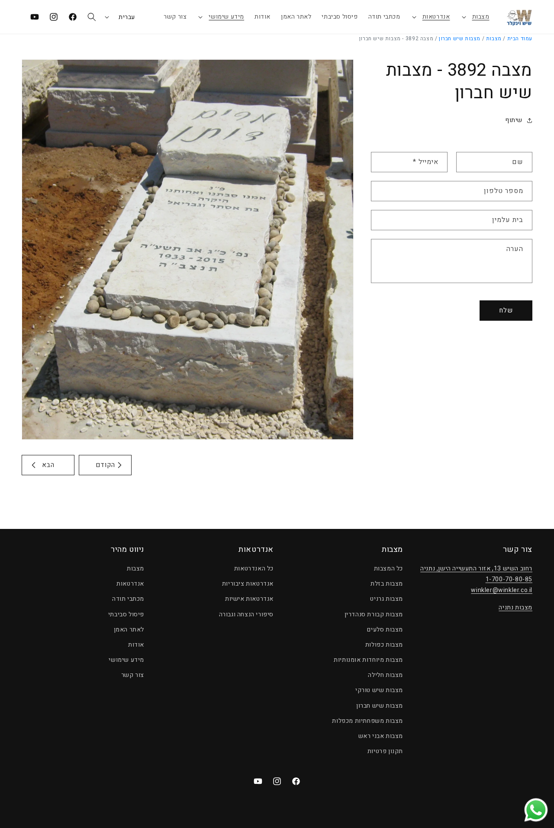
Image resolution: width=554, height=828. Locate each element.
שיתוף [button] (513, 120)
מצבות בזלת (386, 583)
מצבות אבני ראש (380, 736)
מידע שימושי (226, 16)
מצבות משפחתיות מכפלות (367, 720)
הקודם (105, 465)
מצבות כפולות (384, 644)
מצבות (481, 16)
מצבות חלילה (385, 675)
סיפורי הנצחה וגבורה (246, 614)
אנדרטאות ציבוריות (248, 583)
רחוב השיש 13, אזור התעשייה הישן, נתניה (476, 568)
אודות (136, 644)
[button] (475, 17)
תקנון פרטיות (385, 751)
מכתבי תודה (128, 598)
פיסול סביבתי (126, 614)
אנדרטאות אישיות (249, 598)
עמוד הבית (519, 38)
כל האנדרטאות (254, 568)
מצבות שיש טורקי (379, 690)
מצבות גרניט (386, 598)
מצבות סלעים (385, 629)
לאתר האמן (129, 629)
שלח (506, 310)
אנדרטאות (436, 16)
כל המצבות (388, 568)
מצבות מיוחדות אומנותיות (368, 659)
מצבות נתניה (515, 607)
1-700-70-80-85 (509, 579)
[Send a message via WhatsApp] (536, 810)
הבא (48, 465)
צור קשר (132, 675)
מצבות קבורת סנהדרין (374, 614)
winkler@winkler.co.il (501, 590)
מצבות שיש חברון (459, 38)
